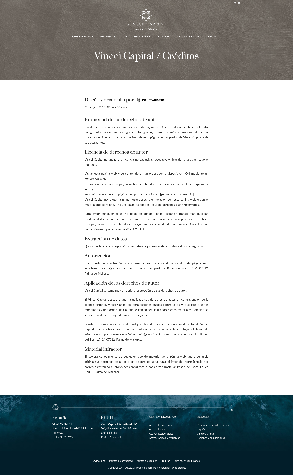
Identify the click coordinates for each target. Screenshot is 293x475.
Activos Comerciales (160, 424)
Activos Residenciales (161, 433)
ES (231, 405)
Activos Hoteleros (159, 429)
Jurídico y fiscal (205, 433)
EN (231, 410)
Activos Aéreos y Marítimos (164, 437)
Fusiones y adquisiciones (211, 437)
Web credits (178, 467)
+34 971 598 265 (62, 436)
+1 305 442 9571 (111, 436)
